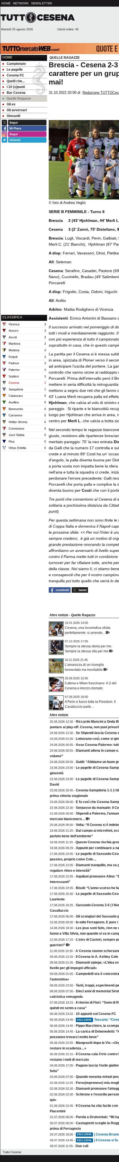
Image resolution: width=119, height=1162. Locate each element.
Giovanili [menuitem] (13, 116)
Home (7, 57)
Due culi (82, 1146)
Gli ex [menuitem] (11, 104)
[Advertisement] (24, 286)
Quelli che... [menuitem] (16, 81)
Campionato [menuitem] (16, 64)
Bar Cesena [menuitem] (16, 93)
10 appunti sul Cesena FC (96, 1014)
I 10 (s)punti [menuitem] (16, 87)
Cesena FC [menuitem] (15, 75)
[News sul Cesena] (37, 17)
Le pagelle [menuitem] (15, 69)
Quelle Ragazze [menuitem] (19, 98)
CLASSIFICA (12, 317)
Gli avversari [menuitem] (17, 110)
